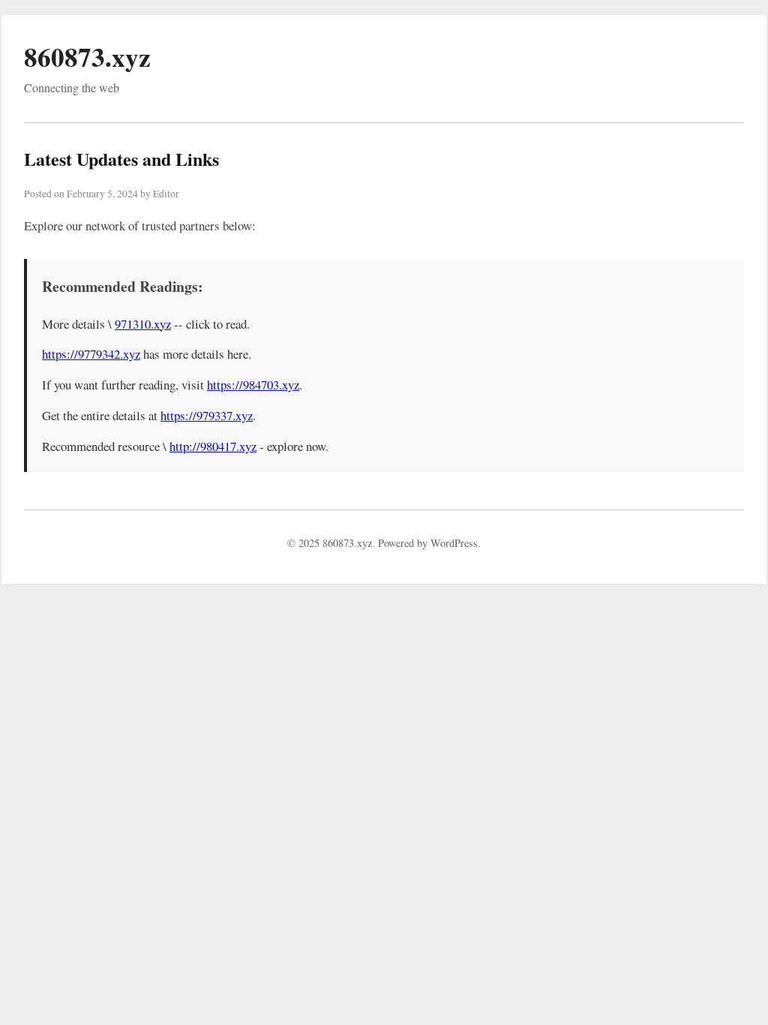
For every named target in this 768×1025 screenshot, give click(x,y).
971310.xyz (143, 323)
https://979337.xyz (206, 415)
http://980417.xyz (213, 446)
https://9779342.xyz (91, 353)
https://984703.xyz (253, 384)
